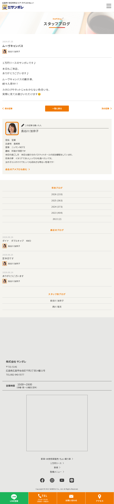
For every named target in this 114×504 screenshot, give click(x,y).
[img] (42, 498)
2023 (54, 212)
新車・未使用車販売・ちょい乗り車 (56, 458)
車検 (56, 467)
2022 (55, 219)
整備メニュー (56, 471)
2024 (54, 206)
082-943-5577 (15, 374)
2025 (54, 200)
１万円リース (56, 463)
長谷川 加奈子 (57, 300)
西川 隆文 (57, 306)
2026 (54, 194)
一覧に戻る (57, 108)
